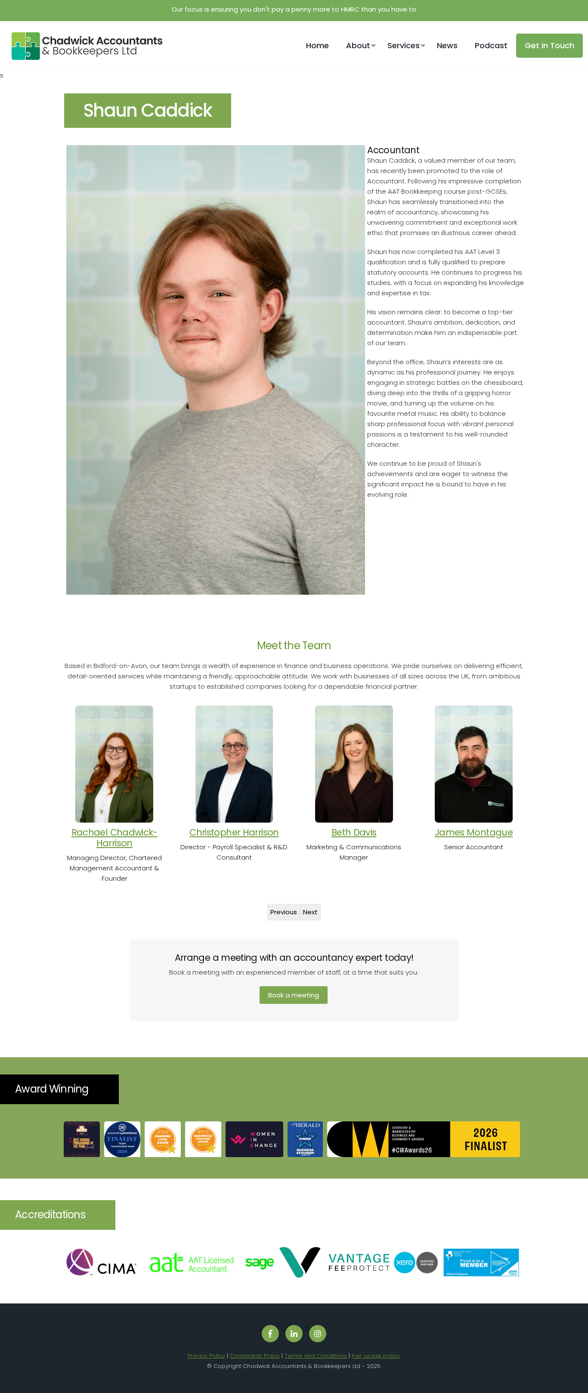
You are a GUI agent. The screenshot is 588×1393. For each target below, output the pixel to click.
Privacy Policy (206, 1355)
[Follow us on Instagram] (317, 1333)
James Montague (474, 832)
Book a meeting (293, 995)
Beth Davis (354, 832)
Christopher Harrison (234, 832)
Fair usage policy (376, 1355)
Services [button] (403, 45)
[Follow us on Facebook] (270, 1333)
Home (317, 45)
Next (310, 911)
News (447, 45)
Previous (283, 911)
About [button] (358, 45)
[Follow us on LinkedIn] (294, 1333)
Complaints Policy (255, 1355)
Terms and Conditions (316, 1355)
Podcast (491, 45)
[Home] (83, 57)
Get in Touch (549, 45)
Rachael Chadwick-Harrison (114, 837)
